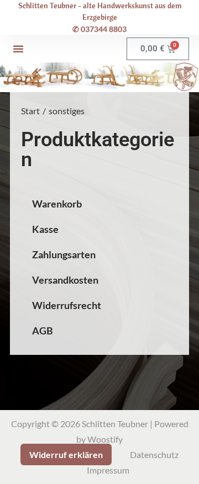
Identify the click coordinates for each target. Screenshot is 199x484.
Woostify (105, 439)
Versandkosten (65, 280)
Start (30, 110)
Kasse (45, 229)
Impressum (108, 470)
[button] (18, 48)
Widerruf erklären (66, 454)
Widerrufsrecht (66, 305)
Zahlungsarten (64, 254)
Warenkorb (57, 204)
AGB (42, 331)
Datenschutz (154, 454)
